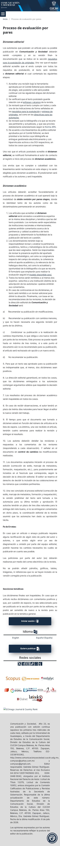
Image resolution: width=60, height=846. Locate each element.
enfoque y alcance (32, 102)
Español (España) (44, 637)
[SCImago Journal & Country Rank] (20, 709)
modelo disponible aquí (40, 274)
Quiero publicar (28, 648)
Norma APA (50, 127)
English (15, 637)
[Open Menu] (3, 14)
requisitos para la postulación (26, 111)
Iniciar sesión (28, 621)
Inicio (5, 19)
